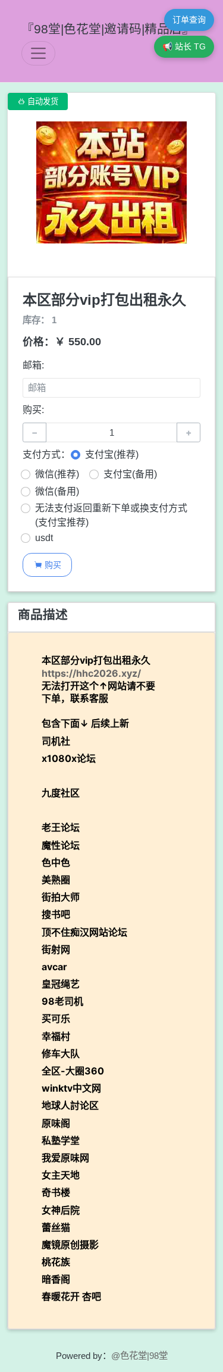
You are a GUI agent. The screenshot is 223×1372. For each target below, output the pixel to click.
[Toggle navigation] (38, 53)
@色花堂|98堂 (139, 1356)
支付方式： (46, 454)
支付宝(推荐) (112, 454)
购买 (47, 565)
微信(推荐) (57, 474)
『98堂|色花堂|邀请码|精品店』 (107, 29)
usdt (44, 538)
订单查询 (189, 19)
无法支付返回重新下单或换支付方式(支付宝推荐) (111, 515)
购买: (33, 410)
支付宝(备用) (130, 474)
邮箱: (33, 365)
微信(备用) (57, 491)
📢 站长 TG (184, 46)
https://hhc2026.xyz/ (91, 673)
